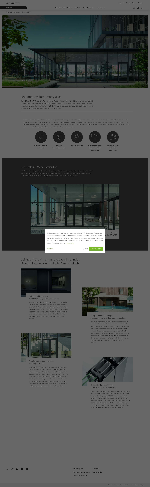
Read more (50, 248)
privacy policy (70, 243)
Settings (86, 248)
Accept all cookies (96, 248)
